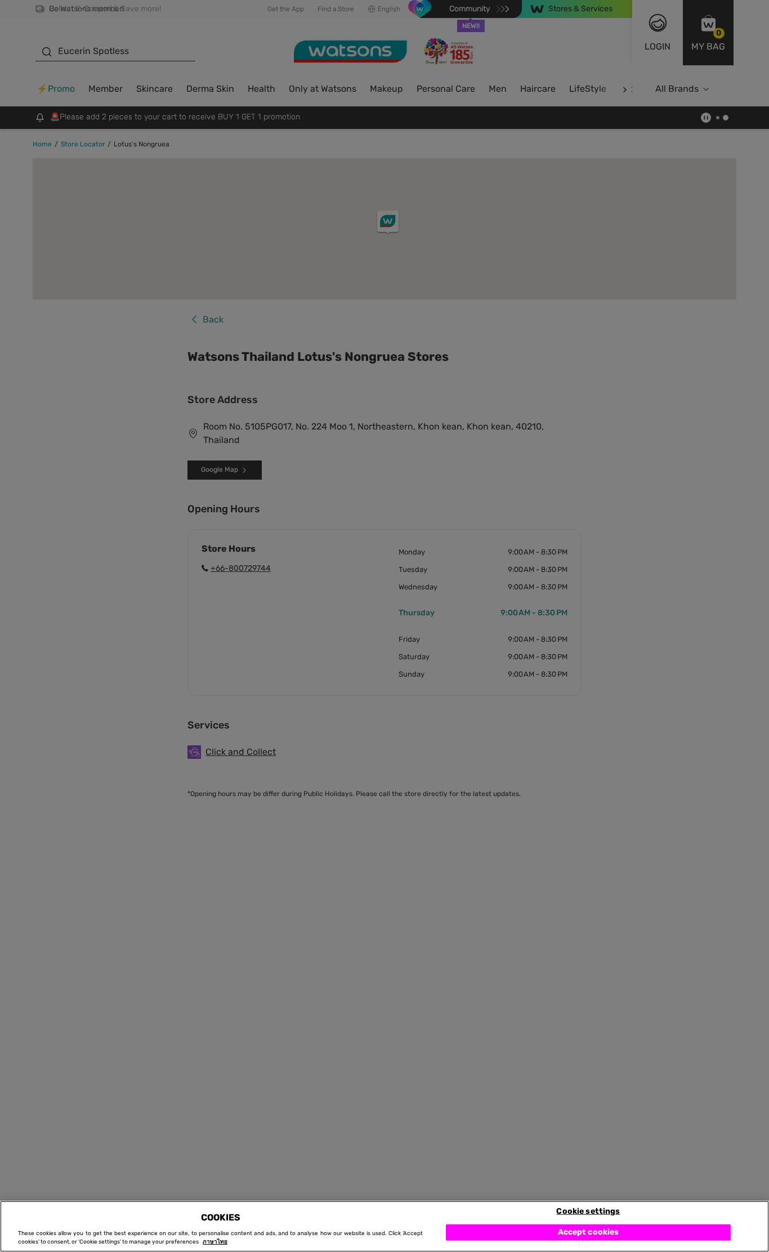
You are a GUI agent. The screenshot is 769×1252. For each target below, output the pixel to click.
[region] (384, 1226)
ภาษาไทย (215, 1241)
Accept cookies (588, 1232)
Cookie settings (588, 1210)
